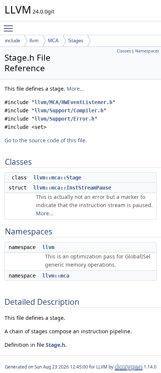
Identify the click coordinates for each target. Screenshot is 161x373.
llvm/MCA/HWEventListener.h (73, 102)
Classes (124, 51)
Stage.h (55, 344)
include (12, 40)
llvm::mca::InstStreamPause (72, 188)
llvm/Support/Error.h (64, 119)
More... (75, 88)
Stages (75, 40)
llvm (34, 40)
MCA (53, 40)
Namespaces (147, 51)
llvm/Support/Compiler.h (68, 110)
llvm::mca (55, 276)
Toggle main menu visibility (9, 28)
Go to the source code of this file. (45, 140)
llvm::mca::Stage (57, 178)
